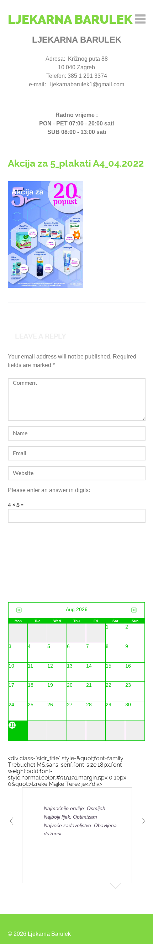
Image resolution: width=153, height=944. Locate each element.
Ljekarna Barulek (70, 19)
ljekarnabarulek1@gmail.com (87, 84)
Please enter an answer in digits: (49, 490)
